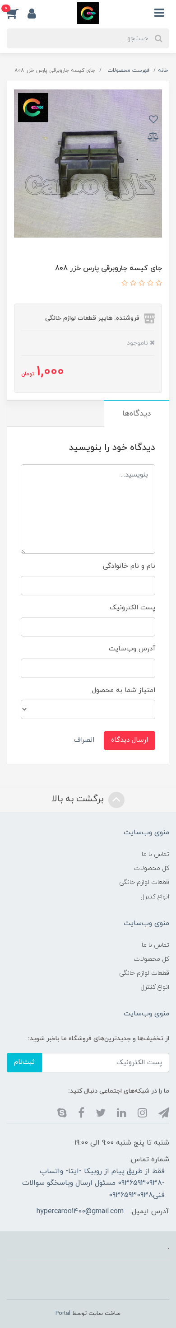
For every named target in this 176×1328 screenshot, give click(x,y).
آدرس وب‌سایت (132, 649)
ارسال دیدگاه (129, 740)
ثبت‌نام (24, 1062)
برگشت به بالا (79, 799)
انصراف (84, 740)
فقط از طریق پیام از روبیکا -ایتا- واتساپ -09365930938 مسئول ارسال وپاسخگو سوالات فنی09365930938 (93, 1183)
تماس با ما (155, 854)
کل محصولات (151, 868)
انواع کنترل (154, 897)
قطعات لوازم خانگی (144, 882)
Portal (63, 1313)
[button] (17, 13)
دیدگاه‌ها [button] (136, 413)
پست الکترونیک (132, 608)
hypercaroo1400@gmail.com (80, 1211)
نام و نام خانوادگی (129, 566)
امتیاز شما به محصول (123, 690)
